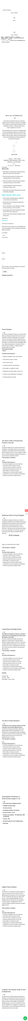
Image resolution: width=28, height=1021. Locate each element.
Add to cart (14, 154)
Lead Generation (17, 162)
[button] (3, 384)
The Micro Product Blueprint (10, 721)
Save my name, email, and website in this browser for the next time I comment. (13, 267)
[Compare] (3, 326)
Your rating (5, 232)
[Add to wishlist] (3, 380)
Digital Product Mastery (9, 887)
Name (3, 253)
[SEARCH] (24, 10)
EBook (7, 40)
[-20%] (14, 780)
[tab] (10, 165)
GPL (9, 818)
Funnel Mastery (7, 329)
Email (3, 259)
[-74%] (14, 289)
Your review (5, 237)
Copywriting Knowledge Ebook (11, 629)
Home (3, 40)
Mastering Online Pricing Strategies (13, 515)
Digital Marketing (13, 160)
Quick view (3, 387)
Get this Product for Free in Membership (13, 821)
